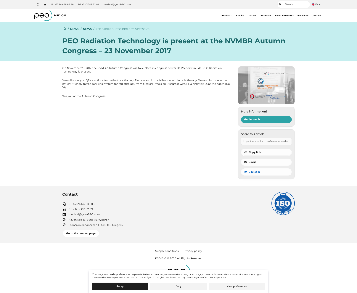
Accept (120, 286)
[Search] (280, 4)
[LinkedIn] (45, 4)
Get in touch (252, 119)
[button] (227, 15)
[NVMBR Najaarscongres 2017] (266, 85)
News (74, 29)
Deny (178, 286)
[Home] (38, 4)
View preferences (237, 286)
